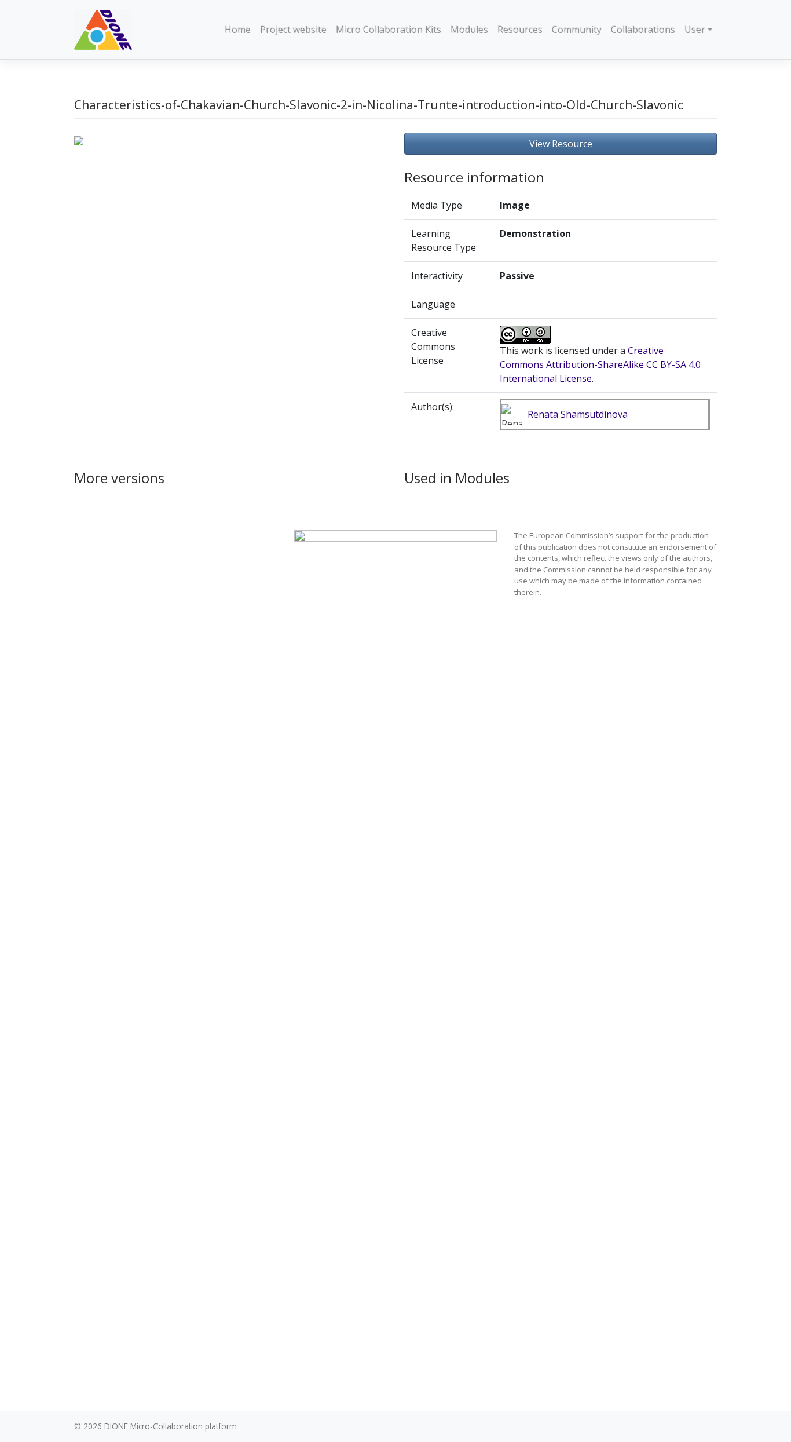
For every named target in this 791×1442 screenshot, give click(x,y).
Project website (293, 29)
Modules (469, 29)
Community (577, 29)
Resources (520, 29)
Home (238, 29)
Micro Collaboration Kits (388, 29)
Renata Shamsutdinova (578, 414)
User (694, 29)
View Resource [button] (560, 143)
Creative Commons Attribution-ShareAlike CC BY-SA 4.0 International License (600, 364)
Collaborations (643, 29)
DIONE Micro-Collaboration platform (170, 1426)
